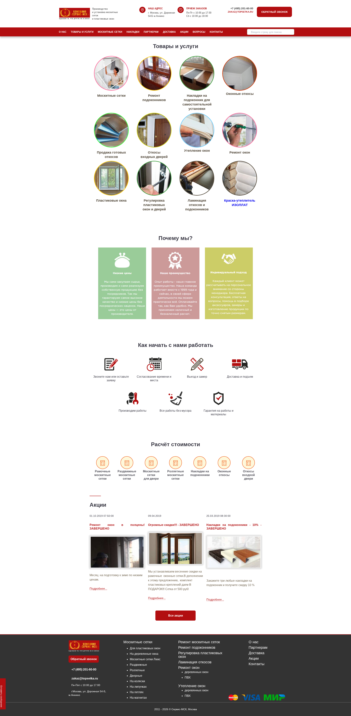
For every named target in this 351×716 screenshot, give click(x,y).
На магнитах (138, 697)
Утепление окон (191, 686)
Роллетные (137, 670)
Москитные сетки (110, 32)
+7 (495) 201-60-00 (242, 8)
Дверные (136, 675)
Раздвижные (138, 664)
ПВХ (188, 677)
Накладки (133, 32)
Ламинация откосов (195, 662)
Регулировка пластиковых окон (200, 655)
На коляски (137, 681)
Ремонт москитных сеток (199, 642)
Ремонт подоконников (196, 647)
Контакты (216, 32)
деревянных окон (196, 672)
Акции (184, 32)
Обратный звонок (274, 11)
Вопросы (199, 32)
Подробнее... (98, 588)
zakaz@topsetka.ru (240, 12)
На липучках (138, 686)
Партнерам (151, 32)
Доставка (169, 32)
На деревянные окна (144, 653)
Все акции (175, 615)
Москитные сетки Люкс (145, 659)
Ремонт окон (188, 667)
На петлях (137, 692)
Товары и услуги (82, 32)
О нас (62, 32)
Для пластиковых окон (145, 648)
